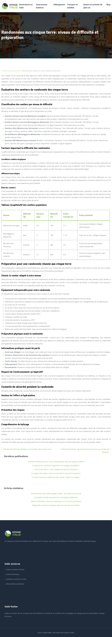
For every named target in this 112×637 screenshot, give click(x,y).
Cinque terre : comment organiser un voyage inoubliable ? (56, 465)
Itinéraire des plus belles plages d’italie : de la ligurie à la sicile (56, 493)
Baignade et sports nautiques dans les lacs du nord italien (56, 505)
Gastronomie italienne (41, 6)
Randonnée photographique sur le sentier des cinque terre (27, 449)
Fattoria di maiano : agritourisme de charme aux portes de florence (85, 450)
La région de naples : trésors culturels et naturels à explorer (56, 473)
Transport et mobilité (72, 6)
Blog (108, 4)
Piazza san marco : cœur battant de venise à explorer (56, 469)
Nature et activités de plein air (92, 6)
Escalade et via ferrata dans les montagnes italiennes (56, 497)
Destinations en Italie (26, 6)
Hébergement (59, 4)
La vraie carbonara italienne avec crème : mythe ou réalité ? (56, 477)
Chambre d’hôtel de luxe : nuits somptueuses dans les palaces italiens (56, 461)
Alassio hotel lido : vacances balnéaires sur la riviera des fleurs (56, 501)
